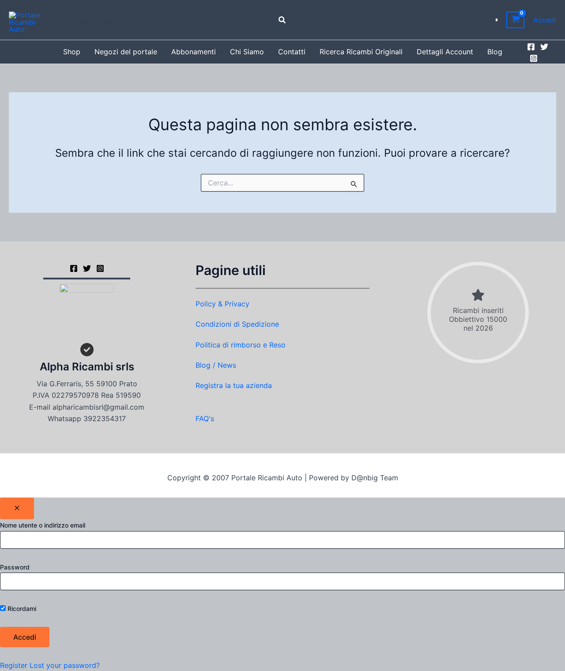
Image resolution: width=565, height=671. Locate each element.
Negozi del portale (125, 51)
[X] (87, 268)
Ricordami (21, 608)
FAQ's (205, 418)
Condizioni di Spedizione (237, 324)
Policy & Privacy (222, 303)
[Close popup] (17, 508)
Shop (71, 51)
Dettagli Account (445, 51)
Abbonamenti (193, 51)
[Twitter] (544, 47)
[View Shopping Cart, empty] (515, 20)
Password (15, 567)
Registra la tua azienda (234, 385)
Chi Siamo (247, 51)
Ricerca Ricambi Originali (361, 51)
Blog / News (216, 365)
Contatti (291, 51)
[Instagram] (534, 58)
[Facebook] (531, 47)
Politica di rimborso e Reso (241, 344)
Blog (494, 51)
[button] (282, 20)
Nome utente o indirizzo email (42, 525)
